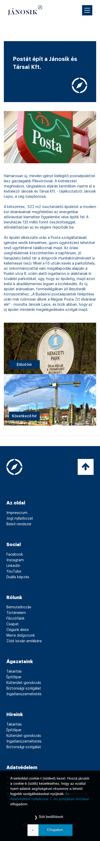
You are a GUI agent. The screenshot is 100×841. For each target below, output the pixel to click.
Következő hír (24, 416)
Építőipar (14, 677)
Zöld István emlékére (24, 641)
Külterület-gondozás (23, 683)
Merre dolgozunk (20, 635)
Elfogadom (55, 830)
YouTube (13, 571)
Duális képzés (17, 577)
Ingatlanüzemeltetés (24, 694)
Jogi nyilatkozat (19, 518)
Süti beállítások (51, 817)
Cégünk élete (17, 630)
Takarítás (14, 671)
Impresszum (16, 513)
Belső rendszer (19, 524)
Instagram (15, 560)
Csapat (12, 624)
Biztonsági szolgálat (23, 688)
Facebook (14, 554)
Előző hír (24, 365)
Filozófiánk (15, 618)
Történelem (16, 613)
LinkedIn (13, 566)
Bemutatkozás (18, 607)
